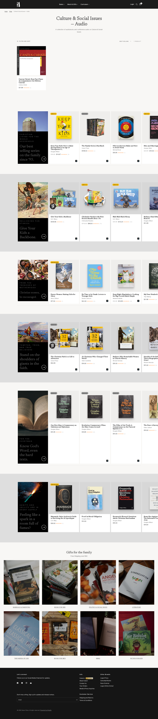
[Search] (136, 4)
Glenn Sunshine (86, 360)
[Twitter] (23, 683)
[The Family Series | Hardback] (95, 127)
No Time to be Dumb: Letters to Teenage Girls (94, 295)
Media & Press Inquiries (87, 688)
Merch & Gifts (72, 4)
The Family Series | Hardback (93, 146)
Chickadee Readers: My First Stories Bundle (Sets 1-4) (93, 217)
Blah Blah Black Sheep (121, 217)
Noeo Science (104, 683)
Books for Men (60, 658)
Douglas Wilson (55, 151)
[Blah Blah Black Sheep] (126, 198)
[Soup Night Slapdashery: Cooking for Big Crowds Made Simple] (126, 275)
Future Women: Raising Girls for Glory (63, 295)
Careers (83, 678)
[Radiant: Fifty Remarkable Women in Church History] (126, 338)
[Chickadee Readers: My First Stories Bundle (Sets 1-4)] (95, 198)
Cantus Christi (23, 85)
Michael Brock (117, 150)
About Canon (84, 681)
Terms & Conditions (86, 700)
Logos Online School (106, 686)
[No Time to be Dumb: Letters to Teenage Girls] (95, 275)
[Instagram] (28, 683)
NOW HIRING (89, 678)
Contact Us (83, 683)
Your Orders (83, 686)
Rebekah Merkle (117, 298)
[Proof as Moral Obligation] (95, 498)
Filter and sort (24, 41)
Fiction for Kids (136, 658)
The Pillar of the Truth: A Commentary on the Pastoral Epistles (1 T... (124, 427)
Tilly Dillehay (147, 296)
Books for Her (59, 607)
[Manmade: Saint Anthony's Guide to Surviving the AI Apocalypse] (64, 498)
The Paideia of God (21, 658)
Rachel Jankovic (86, 298)
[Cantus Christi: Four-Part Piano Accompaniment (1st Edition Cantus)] (31, 61)
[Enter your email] (76, 700)
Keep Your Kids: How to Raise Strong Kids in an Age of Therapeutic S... (62, 147)
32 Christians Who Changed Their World (95, 357)
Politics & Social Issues (98, 607)
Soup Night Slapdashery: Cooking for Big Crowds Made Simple (126, 295)
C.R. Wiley (54, 520)
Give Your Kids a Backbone (61, 217)
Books (61, 4)
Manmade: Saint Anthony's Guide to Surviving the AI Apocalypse (64, 517)
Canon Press (85, 148)
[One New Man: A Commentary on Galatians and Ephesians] (64, 406)
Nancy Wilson (55, 298)
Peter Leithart (148, 427)
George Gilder (148, 148)
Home (6, 11)
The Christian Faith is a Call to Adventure (62, 357)
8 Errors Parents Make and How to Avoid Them (125, 147)
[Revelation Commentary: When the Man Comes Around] (95, 406)
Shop (10, 11)
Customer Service (86, 694)
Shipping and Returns (86, 698)
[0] (139, 4)
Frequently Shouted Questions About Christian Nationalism (124, 517)
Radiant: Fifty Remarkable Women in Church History (126, 357)
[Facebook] (19, 683)
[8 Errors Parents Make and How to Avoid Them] (126, 127)
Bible (98, 658)
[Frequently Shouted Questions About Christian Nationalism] (126, 498)
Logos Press (104, 678)
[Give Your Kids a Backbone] (64, 198)
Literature (136, 607)
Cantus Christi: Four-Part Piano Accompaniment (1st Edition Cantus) (31, 81)
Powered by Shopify (45, 710)
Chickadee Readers (87, 221)
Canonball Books (105, 680)
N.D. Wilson (54, 219)
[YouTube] (32, 683)
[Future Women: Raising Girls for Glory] (64, 276)
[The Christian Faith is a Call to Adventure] (64, 338)
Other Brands (105, 674)
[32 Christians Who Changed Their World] (95, 338)
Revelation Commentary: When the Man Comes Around (94, 426)
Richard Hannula (117, 360)
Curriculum (84, 4)
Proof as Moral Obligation (92, 516)
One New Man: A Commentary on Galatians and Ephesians (64, 426)
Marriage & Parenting (21, 607)
